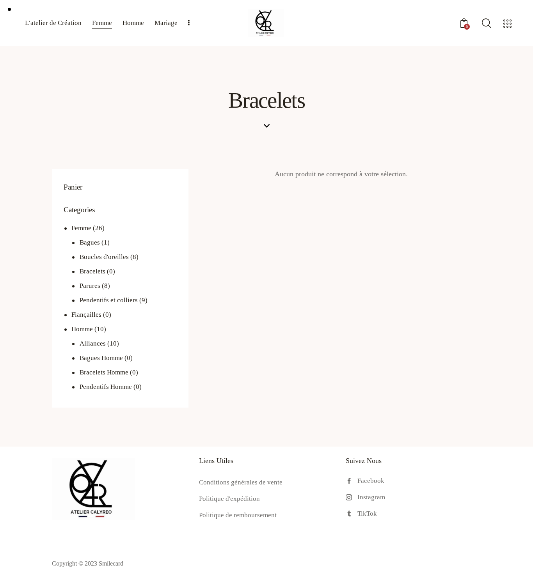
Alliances (93, 343)
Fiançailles (86, 314)
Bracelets (92, 271)
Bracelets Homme (104, 372)
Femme (81, 228)
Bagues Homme (101, 358)
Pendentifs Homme (106, 386)
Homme (82, 329)
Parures (90, 285)
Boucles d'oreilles (104, 257)
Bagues (90, 242)
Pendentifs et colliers (109, 300)
